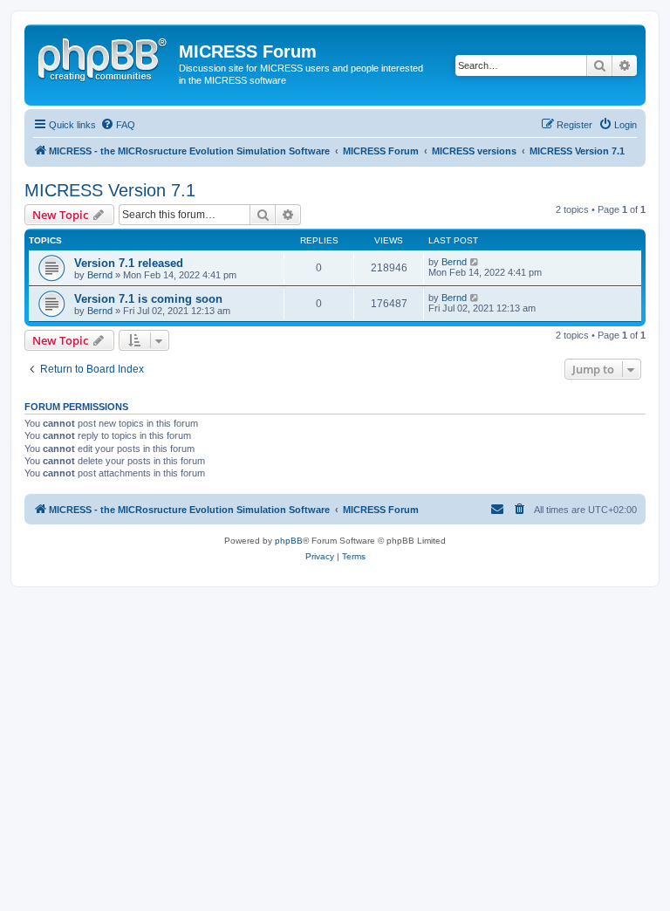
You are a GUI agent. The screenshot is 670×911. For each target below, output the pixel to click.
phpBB (289, 540)
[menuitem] (117, 124)
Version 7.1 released (128, 263)
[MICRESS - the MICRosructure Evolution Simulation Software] (104, 57)
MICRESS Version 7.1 (109, 190)
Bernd (100, 275)
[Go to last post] (475, 262)
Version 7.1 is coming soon (148, 298)
